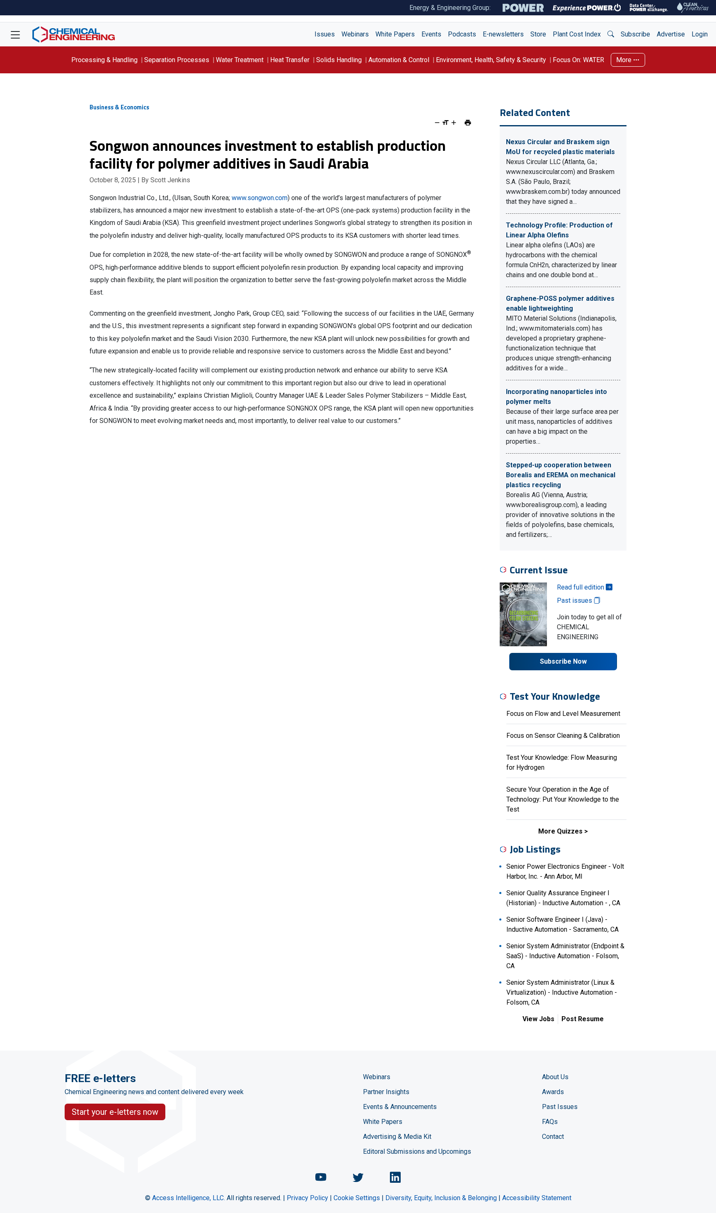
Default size (445, 122)
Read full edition (581, 587)
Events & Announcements (400, 1107)
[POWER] (523, 8)
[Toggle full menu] (15, 34)
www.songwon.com (260, 198)
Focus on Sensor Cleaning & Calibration (563, 735)
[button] (610, 34)
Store (538, 34)
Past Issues (560, 1107)
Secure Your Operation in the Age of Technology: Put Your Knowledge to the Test (562, 799)
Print (468, 122)
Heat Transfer (290, 60)
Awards (553, 1092)
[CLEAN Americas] (693, 7)
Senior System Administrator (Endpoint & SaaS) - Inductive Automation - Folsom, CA (565, 956)
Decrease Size (437, 122)
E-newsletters (503, 34)
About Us (555, 1077)
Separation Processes (176, 60)
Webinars (355, 34)
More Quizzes (560, 831)
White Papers (395, 34)
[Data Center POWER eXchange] (649, 8)
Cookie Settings (357, 1198)
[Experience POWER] (587, 8)
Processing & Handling (104, 60)
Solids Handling (339, 60)
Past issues (575, 600)
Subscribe (635, 34)
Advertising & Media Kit (397, 1137)
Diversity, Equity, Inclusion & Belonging (441, 1198)
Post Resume (582, 1019)
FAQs (550, 1122)
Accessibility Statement (536, 1198)
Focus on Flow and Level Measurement (563, 714)
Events (431, 34)
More (624, 60)
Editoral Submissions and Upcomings (417, 1151)
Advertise (671, 34)
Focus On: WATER (578, 60)
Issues (324, 34)
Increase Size (453, 122)
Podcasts (462, 34)
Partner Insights (386, 1092)
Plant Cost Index (577, 34)
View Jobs (538, 1019)
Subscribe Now (563, 661)
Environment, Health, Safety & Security (491, 60)
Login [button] (700, 34)
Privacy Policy (307, 1198)
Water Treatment (240, 60)
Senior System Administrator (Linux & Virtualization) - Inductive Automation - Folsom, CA (561, 992)
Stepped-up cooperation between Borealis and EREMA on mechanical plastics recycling (560, 475)
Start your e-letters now (115, 1112)
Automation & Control (398, 60)
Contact (553, 1137)
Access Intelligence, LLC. (188, 1198)
